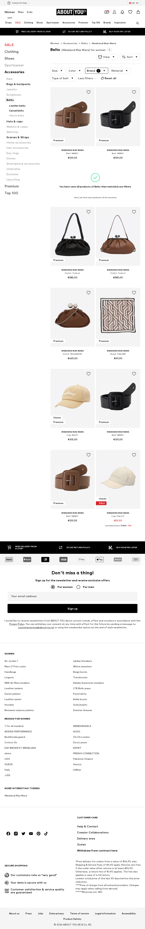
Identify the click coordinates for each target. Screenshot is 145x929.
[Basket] (138, 12)
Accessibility (129, 913)
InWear (77, 770)
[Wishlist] (130, 12)
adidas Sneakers (82, 661)
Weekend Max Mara (104, 43)
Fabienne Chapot (83, 759)
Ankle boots (80, 699)
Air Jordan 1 (11, 661)
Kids (29, 12)
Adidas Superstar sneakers (88, 683)
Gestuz (77, 764)
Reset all (110, 78)
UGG (7, 759)
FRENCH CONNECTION (86, 753)
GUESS (9, 764)
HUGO (76, 731)
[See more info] (72, 163)
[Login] (114, 12)
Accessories (70, 43)
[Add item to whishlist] (88, 92)
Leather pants (13, 699)
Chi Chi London (81, 737)
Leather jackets (14, 688)
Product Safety (72, 919)
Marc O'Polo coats (15, 666)
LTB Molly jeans (82, 688)
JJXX (7, 775)
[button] (106, 57)
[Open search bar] (136, 23)
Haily (7, 770)
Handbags (10, 672)
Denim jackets (13, 694)
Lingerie (9, 677)
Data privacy (56, 913)
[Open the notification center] (122, 12)
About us (14, 913)
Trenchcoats (80, 677)
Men (21, 12)
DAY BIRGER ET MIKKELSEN (20, 748)
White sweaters (82, 666)
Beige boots (80, 672)
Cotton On (11, 742)
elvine (8, 753)
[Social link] (8, 834)
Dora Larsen (80, 742)
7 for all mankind (14, 726)
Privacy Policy (16, 624)
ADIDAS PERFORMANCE (18, 731)
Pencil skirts (79, 694)
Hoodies (9, 704)
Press (28, 913)
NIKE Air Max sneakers (17, 683)
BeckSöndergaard (15, 737)
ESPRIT (77, 748)
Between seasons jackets (19, 710)
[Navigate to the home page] (25, 819)
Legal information (105, 913)
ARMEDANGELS (82, 726)
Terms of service (79, 913)
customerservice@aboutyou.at (36, 627)
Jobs (40, 913)
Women (10, 12)
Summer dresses (82, 710)
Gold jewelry (80, 704)
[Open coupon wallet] (106, 12)
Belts (84, 43)
